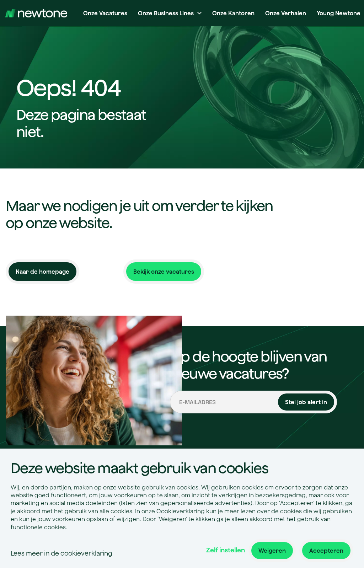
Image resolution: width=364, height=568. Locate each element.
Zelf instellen (225, 550)
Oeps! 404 (68, 88)
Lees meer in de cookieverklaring (61, 553)
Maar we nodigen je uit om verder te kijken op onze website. (139, 214)
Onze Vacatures (105, 13)
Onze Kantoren (233, 13)
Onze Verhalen (285, 13)
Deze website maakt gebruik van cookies (139, 468)
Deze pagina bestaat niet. (81, 123)
